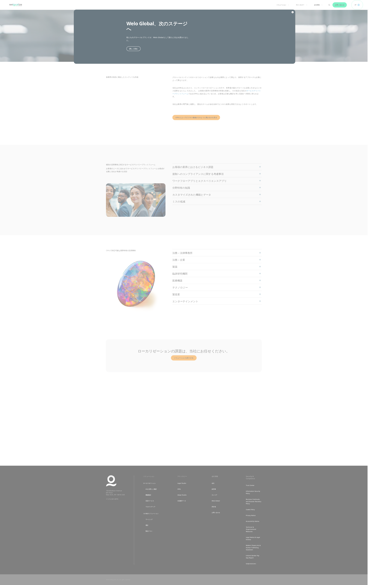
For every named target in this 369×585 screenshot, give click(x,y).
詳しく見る (133, 49)
